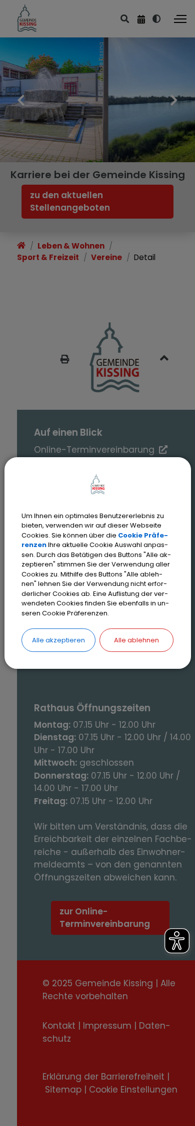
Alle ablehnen (136, 640)
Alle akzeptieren (58, 640)
